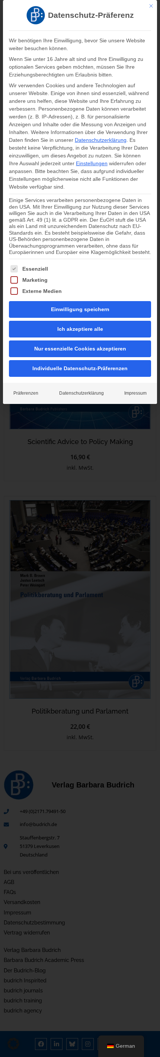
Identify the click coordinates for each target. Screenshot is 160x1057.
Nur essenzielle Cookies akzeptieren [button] (80, 349)
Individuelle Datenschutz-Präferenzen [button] (80, 368)
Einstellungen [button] (92, 163)
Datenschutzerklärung (101, 140)
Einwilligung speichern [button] (80, 309)
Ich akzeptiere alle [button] (80, 329)
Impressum (135, 393)
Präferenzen (25, 393)
